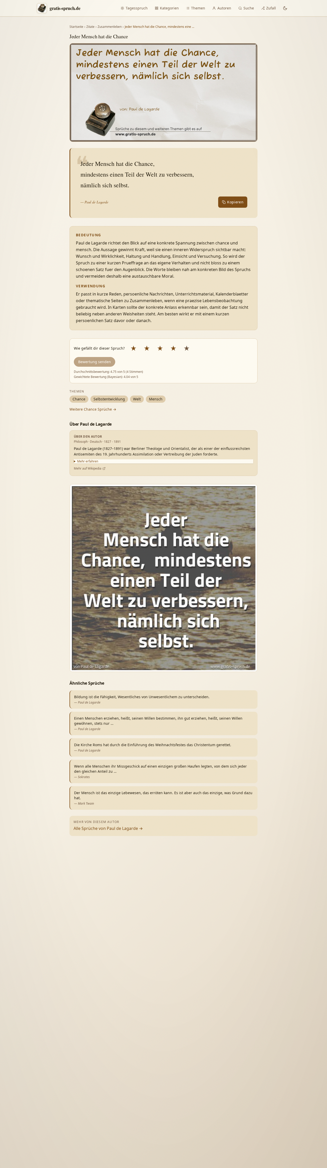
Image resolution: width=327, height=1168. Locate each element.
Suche (248, 8)
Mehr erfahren (87, 461)
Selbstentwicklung (109, 399)
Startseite (76, 27)
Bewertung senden (94, 361)
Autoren (224, 8)
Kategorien (169, 8)
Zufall (271, 8)
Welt (137, 399)
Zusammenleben (110, 27)
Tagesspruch (137, 8)
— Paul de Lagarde (94, 202)
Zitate (90, 27)
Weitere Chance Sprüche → (92, 409)
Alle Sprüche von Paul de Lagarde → (108, 828)
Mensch (155, 399)
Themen (198, 8)
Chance (79, 399)
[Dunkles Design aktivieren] (285, 8)
